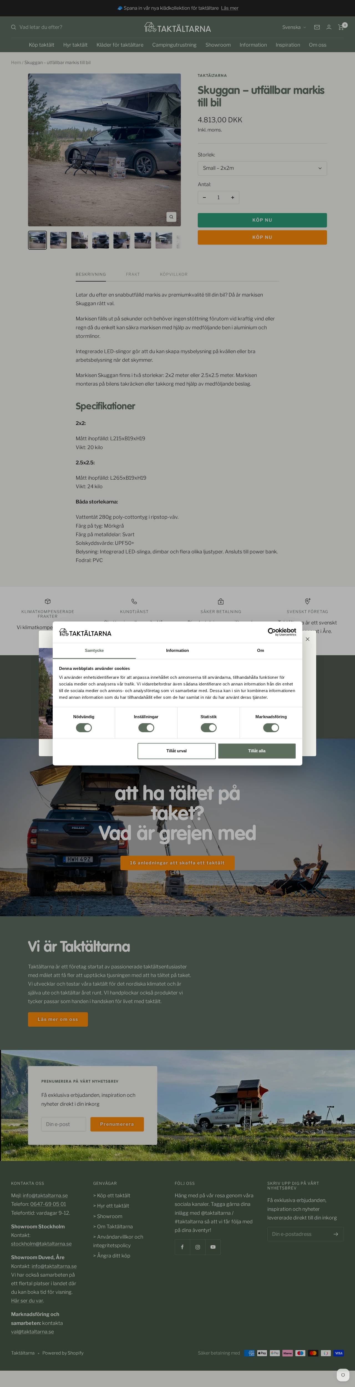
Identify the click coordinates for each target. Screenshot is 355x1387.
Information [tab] (177, 650)
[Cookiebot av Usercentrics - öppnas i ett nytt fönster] (272, 632)
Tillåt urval (176, 750)
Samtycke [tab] (94, 650)
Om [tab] (260, 650)
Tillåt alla (256, 750)
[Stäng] (308, 639)
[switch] (146, 727)
